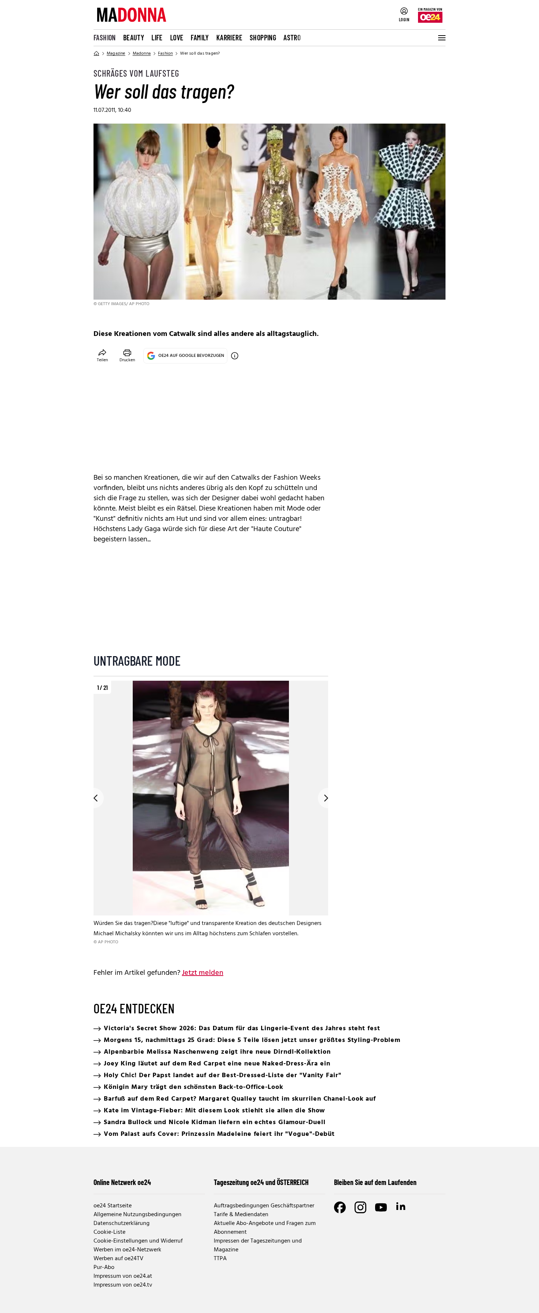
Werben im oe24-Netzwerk (127, 1250)
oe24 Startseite (113, 1206)
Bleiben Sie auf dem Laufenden (375, 1182)
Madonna (142, 53)
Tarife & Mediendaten (241, 1214)
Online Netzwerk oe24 (122, 1182)
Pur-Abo (104, 1267)
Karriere (229, 37)
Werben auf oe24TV (118, 1258)
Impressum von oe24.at (123, 1276)
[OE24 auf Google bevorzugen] (234, 355)
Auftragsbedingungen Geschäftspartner (264, 1206)
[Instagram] (360, 1207)
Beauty (133, 37)
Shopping (263, 37)
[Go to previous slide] (93, 798)
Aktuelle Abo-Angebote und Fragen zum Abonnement (265, 1228)
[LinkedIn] (401, 1207)
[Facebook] (340, 1207)
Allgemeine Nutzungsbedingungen (138, 1214)
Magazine (116, 53)
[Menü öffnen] (441, 38)
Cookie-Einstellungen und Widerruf (138, 1241)
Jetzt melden (202, 973)
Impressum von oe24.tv (123, 1285)
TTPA (220, 1258)
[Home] (96, 53)
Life (157, 37)
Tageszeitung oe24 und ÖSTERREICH (261, 1182)
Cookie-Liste (109, 1232)
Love (177, 37)
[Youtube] (381, 1207)
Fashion (105, 37)
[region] (211, 818)
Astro (292, 37)
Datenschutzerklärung (122, 1223)
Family (200, 37)
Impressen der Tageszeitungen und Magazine (258, 1245)
